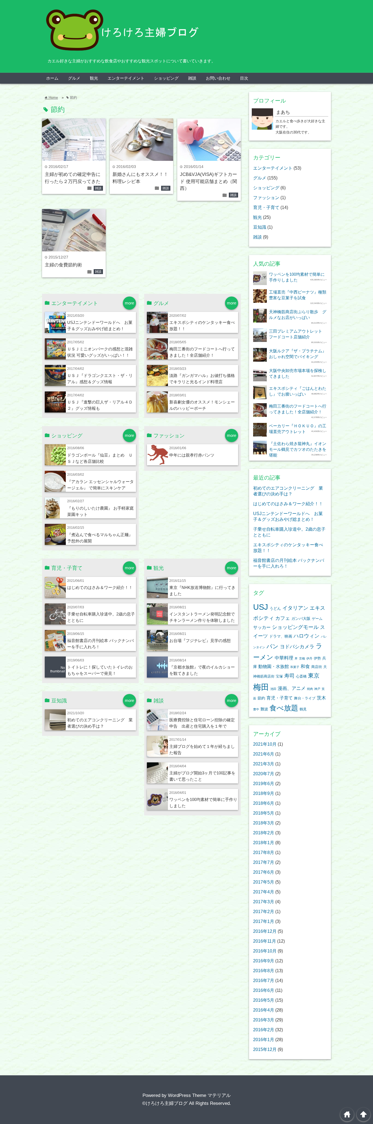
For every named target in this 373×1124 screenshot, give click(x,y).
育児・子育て (266, 207)
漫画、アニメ (292, 688)
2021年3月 (263, 763)
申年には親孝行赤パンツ (191, 455)
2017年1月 (263, 921)
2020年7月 (263, 773)
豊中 (256, 709)
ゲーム (317, 619)
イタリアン (295, 608)
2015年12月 (265, 1049)
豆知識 (259, 227)
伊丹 (309, 658)
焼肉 (310, 688)
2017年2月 (263, 911)
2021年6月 (263, 753)
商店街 (316, 667)
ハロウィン (306, 636)
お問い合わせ (218, 78)
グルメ (74, 78)
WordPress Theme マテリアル (199, 1095)
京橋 (302, 658)
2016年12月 (265, 931)
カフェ (282, 618)
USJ (260, 606)
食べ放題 (284, 708)
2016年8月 (263, 970)
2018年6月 (263, 803)
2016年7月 (263, 980)
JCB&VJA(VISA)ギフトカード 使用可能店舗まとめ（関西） (208, 181)
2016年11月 (264, 941)
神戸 (317, 688)
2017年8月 (263, 852)
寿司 (289, 676)
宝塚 (279, 676)
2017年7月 (263, 862)
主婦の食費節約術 (63, 265)
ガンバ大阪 (300, 618)
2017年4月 (263, 891)
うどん (275, 608)
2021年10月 (265, 744)
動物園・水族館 (273, 666)
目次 (244, 78)
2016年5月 (263, 1000)
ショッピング (166, 78)
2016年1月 (263, 1039)
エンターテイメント (126, 78)
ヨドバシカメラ (297, 646)
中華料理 (284, 658)
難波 (264, 709)
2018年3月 (263, 822)
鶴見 (303, 709)
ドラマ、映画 (280, 636)
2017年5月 (263, 881)
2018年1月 (263, 842)
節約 (261, 698)
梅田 (261, 687)
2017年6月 (263, 872)
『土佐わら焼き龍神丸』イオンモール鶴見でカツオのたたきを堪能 (297, 449)
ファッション (266, 197)
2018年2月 (263, 832)
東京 (313, 675)
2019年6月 (263, 783)
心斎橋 (301, 676)
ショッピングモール (295, 627)
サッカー (262, 627)
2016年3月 (263, 1019)
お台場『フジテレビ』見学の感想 (200, 640)
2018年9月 (263, 793)
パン (273, 646)
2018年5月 (263, 813)
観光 (94, 78)
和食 (305, 666)
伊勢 (317, 658)
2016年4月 (263, 1009)
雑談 (192, 78)
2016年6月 (263, 990)
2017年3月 (263, 901)
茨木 (321, 698)
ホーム (52, 78)
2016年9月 (263, 960)
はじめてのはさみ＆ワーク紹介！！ (100, 587)
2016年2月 (263, 1029)
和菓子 (294, 667)
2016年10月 (265, 950)
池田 (273, 688)
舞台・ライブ (304, 698)
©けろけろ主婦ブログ (165, 1103)
